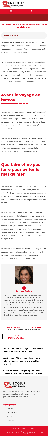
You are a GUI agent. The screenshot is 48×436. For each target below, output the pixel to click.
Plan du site (32, 432)
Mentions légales (19, 432)
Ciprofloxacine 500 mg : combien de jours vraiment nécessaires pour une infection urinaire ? (21, 361)
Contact (8, 432)
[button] (11, 11)
